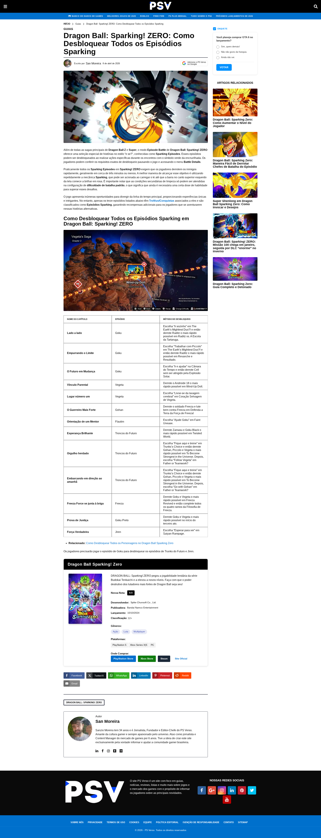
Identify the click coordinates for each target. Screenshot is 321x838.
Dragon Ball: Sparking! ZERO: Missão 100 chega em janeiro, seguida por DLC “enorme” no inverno (234, 246)
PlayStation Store (123, 658)
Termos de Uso (116, 822)
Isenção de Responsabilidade (201, 822)
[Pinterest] (242, 790)
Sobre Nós (77, 822)
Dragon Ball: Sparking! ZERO (84, 702)
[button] (5, 6)
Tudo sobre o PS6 (201, 16)
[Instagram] (108, 751)
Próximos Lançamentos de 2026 (234, 16)
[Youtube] (227, 799)
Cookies (134, 822)
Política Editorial (167, 822)
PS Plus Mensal (178, 16)
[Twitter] (252, 790)
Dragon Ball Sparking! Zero (95, 564)
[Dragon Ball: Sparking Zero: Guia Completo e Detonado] (235, 269)
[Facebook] (103, 751)
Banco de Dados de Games (87, 16)
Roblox (144, 16)
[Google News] (212, 790)
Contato (229, 822)
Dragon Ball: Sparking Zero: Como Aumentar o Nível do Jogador (233, 123)
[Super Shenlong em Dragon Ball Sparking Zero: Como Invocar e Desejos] (235, 185)
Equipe (147, 822)
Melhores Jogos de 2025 (121, 16)
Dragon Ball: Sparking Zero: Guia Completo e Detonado (233, 285)
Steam (164, 658)
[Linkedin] (232, 790)
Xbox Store (147, 658)
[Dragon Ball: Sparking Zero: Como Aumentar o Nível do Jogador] (235, 102)
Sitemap (243, 822)
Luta (126, 631)
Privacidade (95, 822)
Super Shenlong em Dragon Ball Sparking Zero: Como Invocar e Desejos (232, 204)
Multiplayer (139, 631)
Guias (68, 29)
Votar (224, 67)
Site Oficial (181, 658)
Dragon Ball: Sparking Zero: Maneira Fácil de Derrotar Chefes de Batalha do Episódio (235, 164)
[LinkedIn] (96, 751)
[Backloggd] (114, 751)
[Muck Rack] (121, 751)
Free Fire (158, 16)
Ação (115, 631)
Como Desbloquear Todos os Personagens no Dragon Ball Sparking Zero (129, 543)
